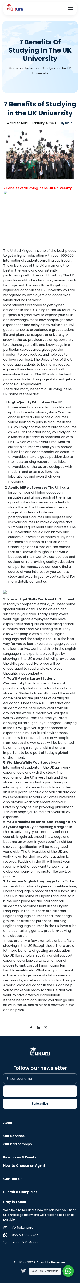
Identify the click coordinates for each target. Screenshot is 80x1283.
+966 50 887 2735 (24, 1234)
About (8, 1122)
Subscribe (40, 1103)
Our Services (14, 1136)
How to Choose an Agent (24, 1165)
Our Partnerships (17, 1144)
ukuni (69, 123)
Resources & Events (19, 1157)
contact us (38, 581)
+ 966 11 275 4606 (24, 1242)
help (13, 1010)
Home (13, 68)
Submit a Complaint (20, 1192)
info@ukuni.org (21, 1227)
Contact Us (12, 1178)
